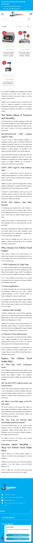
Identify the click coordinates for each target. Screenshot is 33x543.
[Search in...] (29, 19)
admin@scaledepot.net (9, 500)
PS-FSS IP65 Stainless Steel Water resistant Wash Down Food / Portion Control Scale (8, 54)
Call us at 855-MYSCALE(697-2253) (13, 497)
